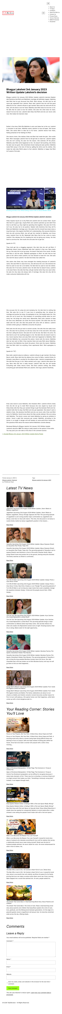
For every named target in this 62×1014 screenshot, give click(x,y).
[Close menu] (48, 3)
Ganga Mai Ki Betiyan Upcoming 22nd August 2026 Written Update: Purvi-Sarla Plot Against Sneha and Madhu (30, 687)
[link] (8, 190)
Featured (14, 480)
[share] (41, 189)
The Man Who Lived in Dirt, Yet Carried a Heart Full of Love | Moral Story (28, 869)
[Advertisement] (31, 46)
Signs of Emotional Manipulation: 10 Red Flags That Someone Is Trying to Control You (28, 768)
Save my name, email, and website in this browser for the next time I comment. (29, 983)
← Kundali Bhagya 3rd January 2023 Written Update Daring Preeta (22, 434)
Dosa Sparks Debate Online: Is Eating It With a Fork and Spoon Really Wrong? (29, 803)
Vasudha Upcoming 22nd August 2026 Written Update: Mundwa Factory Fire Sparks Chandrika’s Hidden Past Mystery (29, 651)
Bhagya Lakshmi (6, 480)
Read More (9, 525)
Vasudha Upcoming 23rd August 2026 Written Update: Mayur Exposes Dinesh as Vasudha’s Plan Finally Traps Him (30, 545)
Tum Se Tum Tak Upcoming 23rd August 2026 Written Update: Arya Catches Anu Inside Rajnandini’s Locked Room (29, 616)
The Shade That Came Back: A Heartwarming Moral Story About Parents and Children (30, 902)
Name (8, 959)
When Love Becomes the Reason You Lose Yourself (22, 835)
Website (8, 974)
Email (8, 967)
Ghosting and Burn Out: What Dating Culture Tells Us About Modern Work (25, 190)
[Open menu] (43, 13)
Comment (9, 941)
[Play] (50, 202)
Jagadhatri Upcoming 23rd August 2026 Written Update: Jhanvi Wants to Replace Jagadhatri (28, 509)
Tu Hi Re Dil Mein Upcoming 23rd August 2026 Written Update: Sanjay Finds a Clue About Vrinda (30, 580)
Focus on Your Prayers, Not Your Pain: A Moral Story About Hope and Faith (29, 734)
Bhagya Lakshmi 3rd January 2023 (41, 480)
